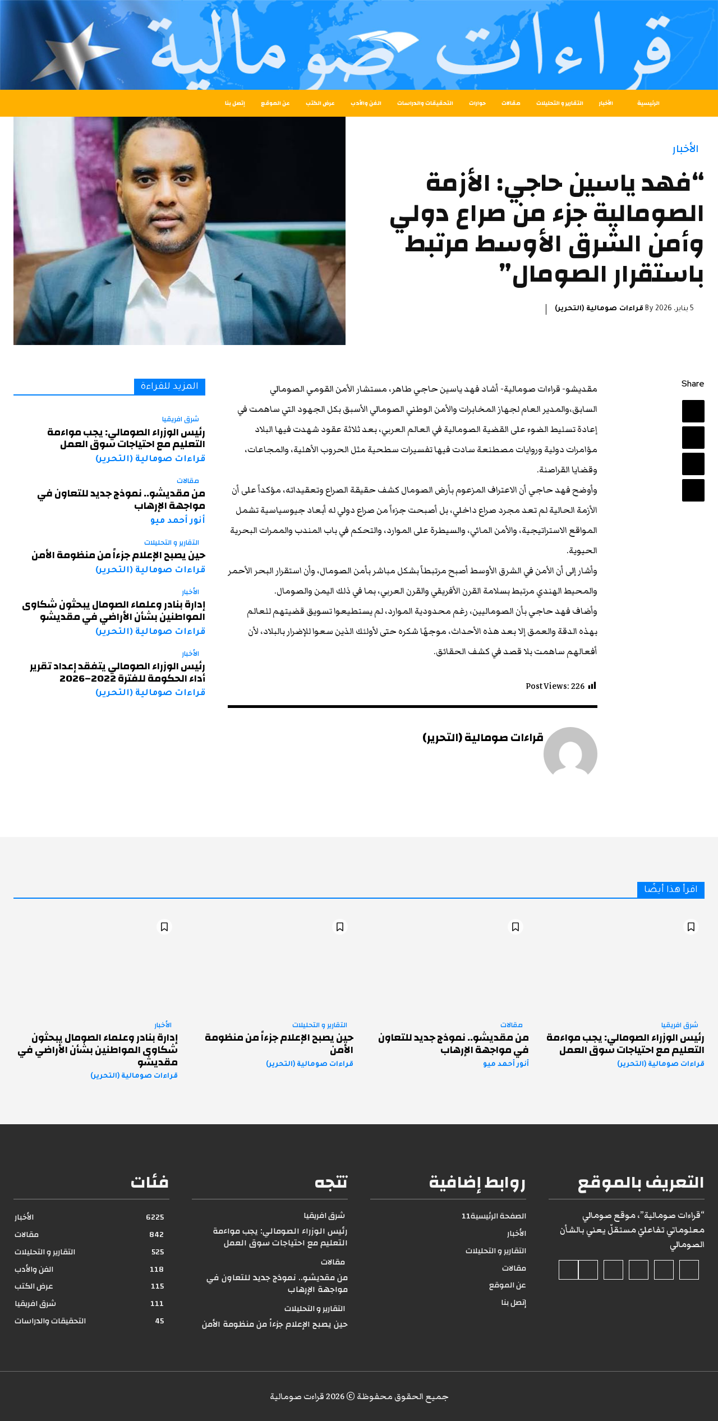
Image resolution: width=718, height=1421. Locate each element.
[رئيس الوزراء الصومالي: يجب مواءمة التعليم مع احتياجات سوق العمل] (622, 962)
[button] (39, 103)
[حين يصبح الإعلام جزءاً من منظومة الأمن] (271, 962)
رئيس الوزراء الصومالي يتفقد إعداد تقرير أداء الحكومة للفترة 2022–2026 (117, 672)
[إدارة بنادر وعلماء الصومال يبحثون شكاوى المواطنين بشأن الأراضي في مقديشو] (95, 962)
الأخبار (686, 149)
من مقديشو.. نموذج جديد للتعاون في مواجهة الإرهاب (121, 499)
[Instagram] (664, 1270)
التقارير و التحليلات (171, 543)
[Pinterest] (693, 464)
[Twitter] (693, 437)
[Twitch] (613, 1270)
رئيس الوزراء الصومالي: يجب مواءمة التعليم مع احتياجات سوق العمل (126, 438)
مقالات (188, 481)
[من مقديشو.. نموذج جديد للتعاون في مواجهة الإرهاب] (447, 962)
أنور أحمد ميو (177, 521)
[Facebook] (693, 411)
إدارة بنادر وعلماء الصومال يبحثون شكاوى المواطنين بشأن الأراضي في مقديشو (113, 610)
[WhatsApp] (693, 490)
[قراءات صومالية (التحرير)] (570, 754)
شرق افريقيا (180, 419)
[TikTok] (638, 1270)
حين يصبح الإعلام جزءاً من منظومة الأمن (118, 555)
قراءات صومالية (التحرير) (599, 309)
